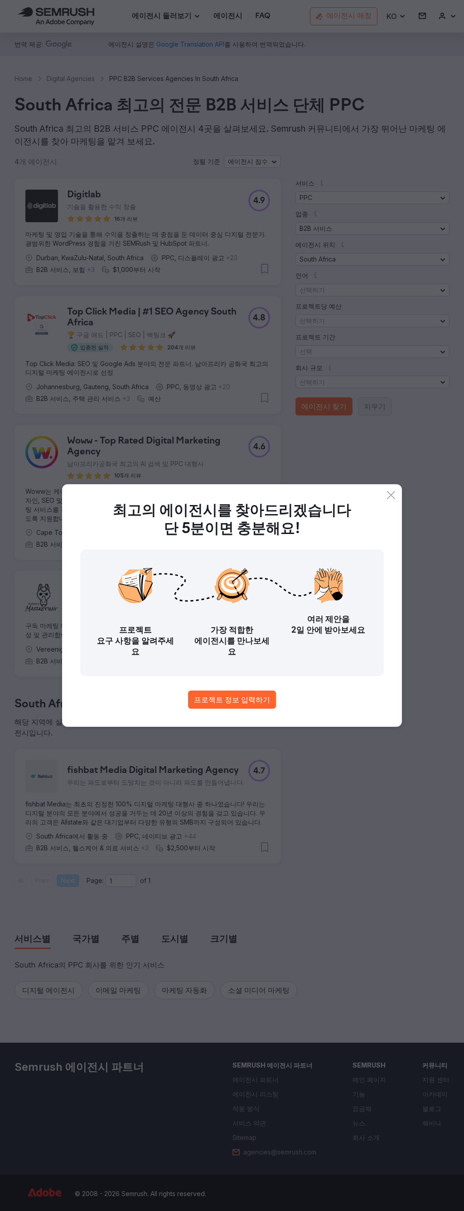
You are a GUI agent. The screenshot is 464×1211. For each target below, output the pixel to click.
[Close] (391, 495)
